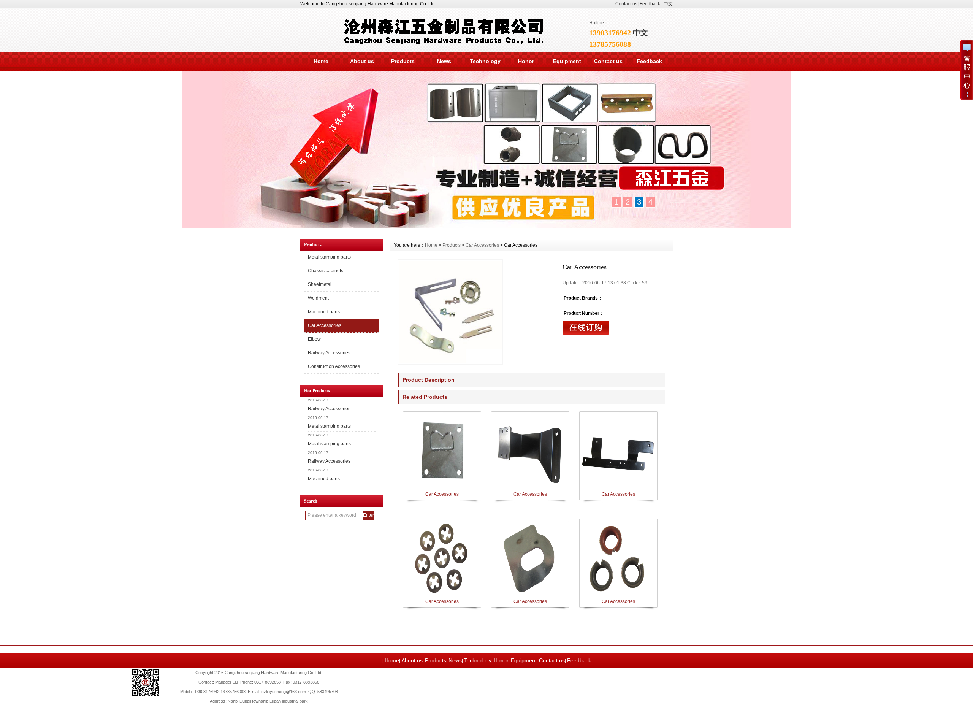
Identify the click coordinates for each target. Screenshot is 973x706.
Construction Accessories (334, 366)
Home (321, 61)
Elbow (314, 339)
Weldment (318, 298)
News (444, 61)
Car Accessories (324, 325)
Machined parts (324, 311)
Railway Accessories (329, 352)
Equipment (567, 61)
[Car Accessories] (450, 312)
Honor (526, 61)
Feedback (650, 3)
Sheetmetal (319, 284)
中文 (668, 3)
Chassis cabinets (325, 270)
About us (362, 61)
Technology (485, 61)
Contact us (626, 3)
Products (403, 61)
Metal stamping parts (329, 257)
